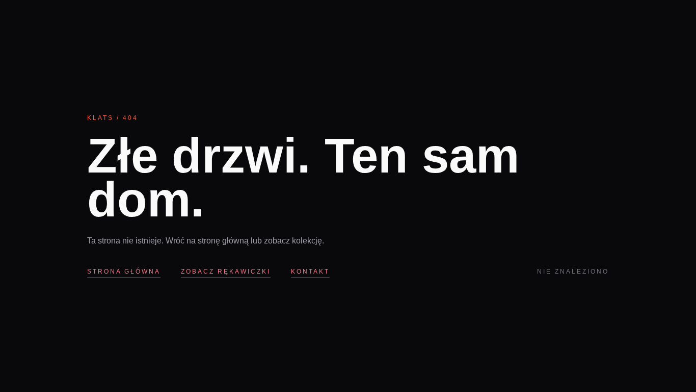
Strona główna (123, 271)
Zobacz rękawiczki (226, 271)
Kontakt (310, 271)
